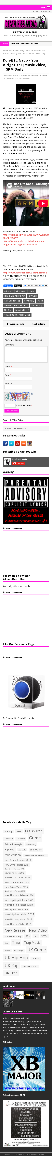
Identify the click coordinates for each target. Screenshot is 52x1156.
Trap (16, 942)
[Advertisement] (21, 552)
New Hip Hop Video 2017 (16, 305)
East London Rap (12, 300)
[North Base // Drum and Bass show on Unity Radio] (40, 997)
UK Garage (18, 950)
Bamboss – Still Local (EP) (21, 1018)
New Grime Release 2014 (18, 860)
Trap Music (32, 942)
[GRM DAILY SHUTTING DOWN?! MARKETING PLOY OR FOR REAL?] (29, 997)
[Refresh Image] (32, 393)
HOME (35, 11)
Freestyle (21, 838)
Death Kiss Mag (17, 50)
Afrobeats (20, 291)
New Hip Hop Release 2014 (19, 895)
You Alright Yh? (22, 310)
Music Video (13, 855)
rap (35, 936)
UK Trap (11, 972)
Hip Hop (9, 849)
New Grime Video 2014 (17, 877)
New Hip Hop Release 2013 (15, 891)
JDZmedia (22, 850)
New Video (38, 930)
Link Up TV (36, 849)
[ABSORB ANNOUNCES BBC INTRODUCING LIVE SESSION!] (18, 997)
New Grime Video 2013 (14, 872)
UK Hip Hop (36, 305)
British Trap (33, 831)
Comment (9, 344)
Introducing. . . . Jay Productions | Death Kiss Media (25, 1030)
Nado (40, 300)
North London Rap (13, 936)
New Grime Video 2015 (17, 882)
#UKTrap (8, 831)
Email (7, 375)
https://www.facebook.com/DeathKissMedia (25, 272)
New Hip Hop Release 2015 (19, 900)
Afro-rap (8, 291)
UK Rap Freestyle (30, 966)
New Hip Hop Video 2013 (16, 909)
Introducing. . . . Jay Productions (27, 1021)
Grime (35, 838)
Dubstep (9, 838)
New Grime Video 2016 (16, 886)
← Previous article (14, 323)
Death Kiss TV (45, 11)
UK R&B (35, 958)
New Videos (11, 78)
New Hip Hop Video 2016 (18, 924)
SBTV (44, 936)
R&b (27, 936)
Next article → (40, 323)
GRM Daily (29, 300)
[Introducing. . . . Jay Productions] (8, 997)
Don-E (32, 291)
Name (7, 366)
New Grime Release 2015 (16, 864)
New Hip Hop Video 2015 (18, 919)
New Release (15, 930)
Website (8, 383)
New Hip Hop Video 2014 (19, 914)
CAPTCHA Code (23, 405)
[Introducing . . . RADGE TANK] (8, 1005)
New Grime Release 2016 (14, 869)
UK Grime (36, 949)
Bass (18, 831)
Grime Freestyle (13, 844)
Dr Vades (32, 296)
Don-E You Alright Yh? (14, 296)
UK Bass (7, 951)
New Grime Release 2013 (35, 855)
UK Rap (7, 310)
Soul (6, 943)
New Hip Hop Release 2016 (19, 904)
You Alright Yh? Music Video (17, 314)
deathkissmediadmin (37, 75)
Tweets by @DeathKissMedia (16, 586)
